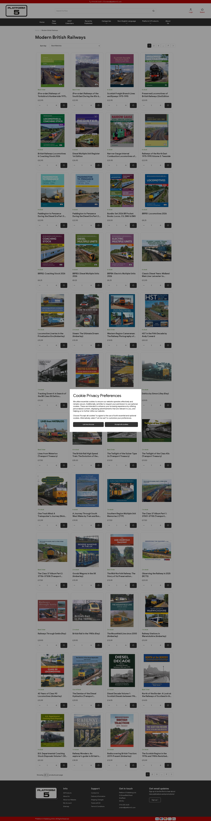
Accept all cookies (121, 424)
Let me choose (88, 424)
